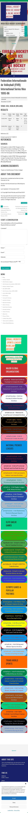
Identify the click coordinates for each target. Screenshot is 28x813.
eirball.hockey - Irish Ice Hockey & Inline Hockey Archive (14, 398)
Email (3, 252)
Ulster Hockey (6, 304)
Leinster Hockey (6, 300)
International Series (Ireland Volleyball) (10, 97)
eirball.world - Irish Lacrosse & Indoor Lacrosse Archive (14, 474)
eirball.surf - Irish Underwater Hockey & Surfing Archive (14, 652)
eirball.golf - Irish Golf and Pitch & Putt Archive (14, 505)
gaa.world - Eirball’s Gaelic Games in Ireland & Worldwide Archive (14, 535)
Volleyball (24, 203)
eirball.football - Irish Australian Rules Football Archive (14, 458)
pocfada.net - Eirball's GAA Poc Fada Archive (14, 565)
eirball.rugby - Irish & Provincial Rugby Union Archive (14, 422)
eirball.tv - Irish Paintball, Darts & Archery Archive (14, 706)
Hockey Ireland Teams (8, 286)
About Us (5, 314)
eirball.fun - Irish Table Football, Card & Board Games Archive (14, 714)
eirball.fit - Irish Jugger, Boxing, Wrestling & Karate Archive (14, 638)
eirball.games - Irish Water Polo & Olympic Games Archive (14, 603)
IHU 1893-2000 (6, 288)
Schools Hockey (6, 309)
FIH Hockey (5, 295)
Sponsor (14, 43)
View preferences (14, 807)
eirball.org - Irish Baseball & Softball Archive (14, 407)
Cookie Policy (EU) (7, 318)
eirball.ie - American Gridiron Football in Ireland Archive (14, 381)
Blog (4, 277)
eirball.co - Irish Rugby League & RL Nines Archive (14, 488)
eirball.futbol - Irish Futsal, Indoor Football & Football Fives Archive (14, 681)
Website (3, 257)
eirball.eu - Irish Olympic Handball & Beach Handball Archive (14, 496)
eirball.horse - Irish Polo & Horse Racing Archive (14, 617)
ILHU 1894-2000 (7, 293)
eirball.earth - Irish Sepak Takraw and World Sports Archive (14, 697)
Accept (14, 798)
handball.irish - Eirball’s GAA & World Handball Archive (14, 544)
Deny (14, 802)
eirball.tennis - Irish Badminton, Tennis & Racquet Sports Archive (14, 513)
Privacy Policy (17, 810)
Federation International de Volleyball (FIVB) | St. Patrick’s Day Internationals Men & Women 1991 (21, 210)
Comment (4, 228)
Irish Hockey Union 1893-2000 (10, 291)
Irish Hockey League (7, 281)
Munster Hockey (7, 302)
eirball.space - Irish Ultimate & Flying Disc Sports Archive (14, 722)
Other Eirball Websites (8, 323)
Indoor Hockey (6, 311)
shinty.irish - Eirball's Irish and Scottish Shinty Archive (14, 572)
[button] (25, 783)
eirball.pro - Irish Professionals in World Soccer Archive (14, 673)
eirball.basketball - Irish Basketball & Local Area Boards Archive (14, 389)
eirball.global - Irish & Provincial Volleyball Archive (14, 481)
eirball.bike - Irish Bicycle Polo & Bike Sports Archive (14, 624)
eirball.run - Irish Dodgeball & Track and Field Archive (14, 631)
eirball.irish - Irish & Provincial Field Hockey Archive (14, 430)
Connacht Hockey (7, 298)
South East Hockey (7, 307)
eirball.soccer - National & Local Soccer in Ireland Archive (14, 414)
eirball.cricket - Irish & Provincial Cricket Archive (14, 437)
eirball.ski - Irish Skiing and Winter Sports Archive (14, 645)
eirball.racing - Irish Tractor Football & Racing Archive (14, 729)
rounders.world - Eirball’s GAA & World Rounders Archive (14, 551)
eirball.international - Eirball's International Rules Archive (14, 558)
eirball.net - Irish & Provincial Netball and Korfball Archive (14, 467)
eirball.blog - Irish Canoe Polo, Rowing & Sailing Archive (14, 610)
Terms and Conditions (8, 320)
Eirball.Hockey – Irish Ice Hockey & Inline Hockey (15, 58)
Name (3, 248)
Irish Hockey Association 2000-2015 (11, 284)
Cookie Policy (10, 810)
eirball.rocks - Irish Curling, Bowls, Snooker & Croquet (14, 689)
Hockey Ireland (6, 279)
